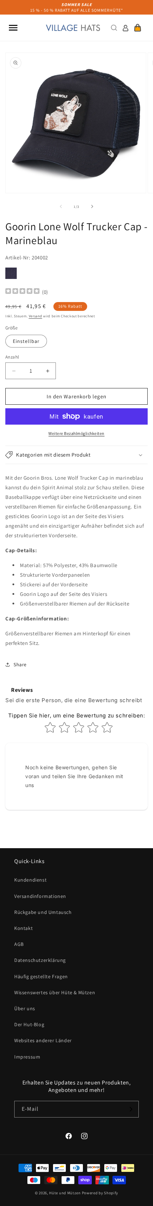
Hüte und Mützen (65, 1192)
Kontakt (23, 928)
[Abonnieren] (130, 1109)
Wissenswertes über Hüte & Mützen (54, 992)
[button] (13, 27)
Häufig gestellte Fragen (41, 976)
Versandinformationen (40, 896)
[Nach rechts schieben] (92, 206)
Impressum (27, 1057)
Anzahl (12, 357)
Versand (35, 316)
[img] (22, 292)
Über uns (24, 1008)
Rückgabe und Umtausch (43, 912)
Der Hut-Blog (29, 1024)
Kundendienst (30, 880)
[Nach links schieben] (61, 206)
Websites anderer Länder (43, 1040)
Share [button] (20, 664)
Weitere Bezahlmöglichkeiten (76, 433)
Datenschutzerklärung (40, 960)
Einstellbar (26, 341)
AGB (19, 944)
